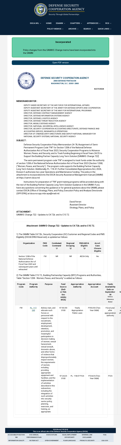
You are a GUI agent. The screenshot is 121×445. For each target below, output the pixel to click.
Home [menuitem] (48, 23)
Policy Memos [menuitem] (54, 29)
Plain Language (69, 440)
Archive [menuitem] (72, 29)
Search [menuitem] (87, 29)
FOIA (104, 435)
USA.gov (105, 440)
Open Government (52, 440)
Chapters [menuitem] (75, 23)
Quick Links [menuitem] (103, 29)
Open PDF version (60, 62)
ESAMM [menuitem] (59, 23)
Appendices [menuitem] (92, 23)
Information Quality (16, 440)
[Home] (59, 9)
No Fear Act (34, 440)
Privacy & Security (87, 440)
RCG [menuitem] (107, 23)
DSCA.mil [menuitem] (34, 23)
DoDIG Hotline (51, 435)
